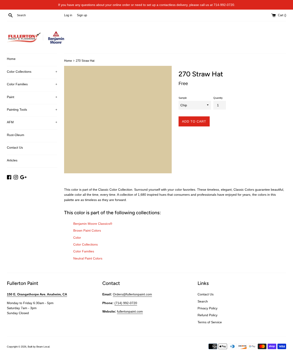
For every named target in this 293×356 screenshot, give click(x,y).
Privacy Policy (207, 308)
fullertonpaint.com (130, 311)
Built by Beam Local (38, 346)
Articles (12, 160)
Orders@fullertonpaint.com (132, 294)
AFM (32, 122)
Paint (32, 97)
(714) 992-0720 (125, 303)
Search (203, 301)
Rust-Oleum (15, 135)
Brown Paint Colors (87, 230)
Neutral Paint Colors (87, 258)
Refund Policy (207, 315)
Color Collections (32, 71)
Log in (68, 15)
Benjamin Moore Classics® (92, 223)
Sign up (82, 15)
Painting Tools (32, 109)
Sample (183, 97)
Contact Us (15, 147)
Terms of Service (210, 322)
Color (77, 237)
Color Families (32, 84)
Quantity (218, 97)
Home (11, 59)
